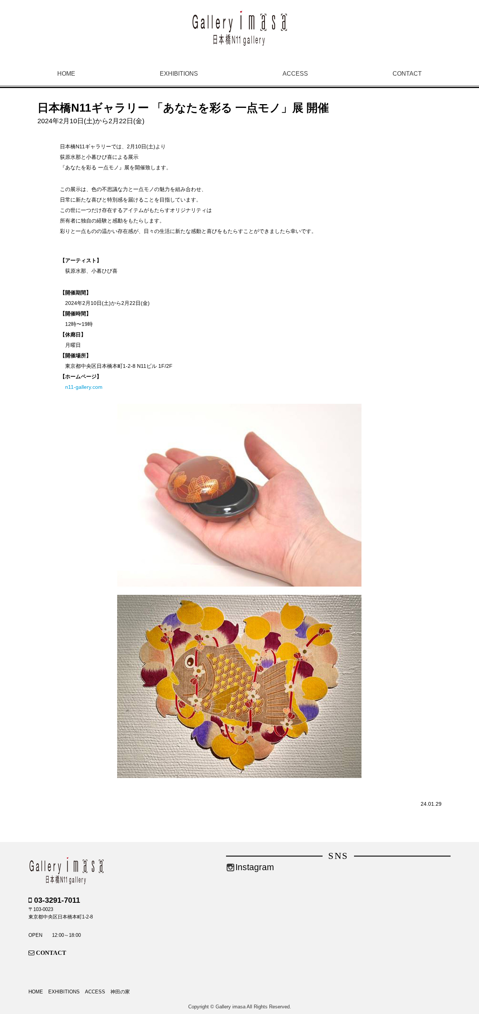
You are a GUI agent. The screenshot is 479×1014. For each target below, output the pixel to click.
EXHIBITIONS (179, 73)
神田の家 (120, 992)
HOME (66, 73)
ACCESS (295, 73)
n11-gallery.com (84, 387)
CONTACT (407, 73)
